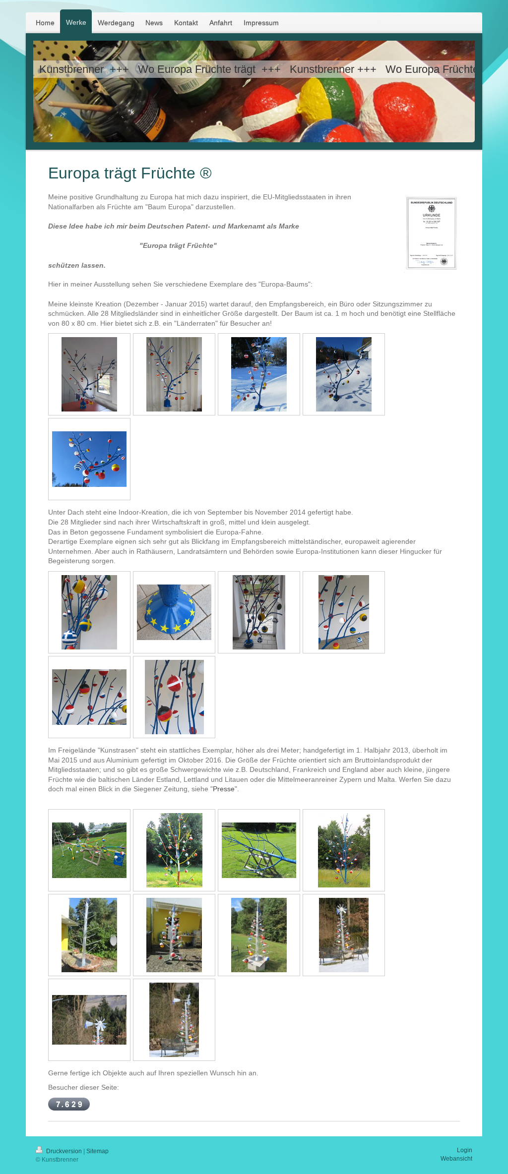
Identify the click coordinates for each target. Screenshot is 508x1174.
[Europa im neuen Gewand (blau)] (259, 850)
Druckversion (64, 1151)
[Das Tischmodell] (89, 374)
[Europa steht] (174, 850)
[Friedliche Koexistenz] (343, 612)
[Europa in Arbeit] (89, 850)
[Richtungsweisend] (174, 1020)
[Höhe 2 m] (259, 612)
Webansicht (456, 1158)
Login (464, 1150)
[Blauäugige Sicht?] (89, 459)
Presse (224, 789)
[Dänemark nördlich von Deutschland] (174, 697)
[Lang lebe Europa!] (259, 935)
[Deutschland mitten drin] (89, 697)
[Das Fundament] (174, 612)
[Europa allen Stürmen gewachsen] (344, 850)
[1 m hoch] (174, 374)
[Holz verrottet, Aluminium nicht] (89, 935)
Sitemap (97, 1151)
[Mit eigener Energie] (344, 935)
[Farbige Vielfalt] (89, 612)
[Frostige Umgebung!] (259, 374)
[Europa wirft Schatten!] (344, 374)
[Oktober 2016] (174, 935)
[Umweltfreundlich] (89, 1020)
